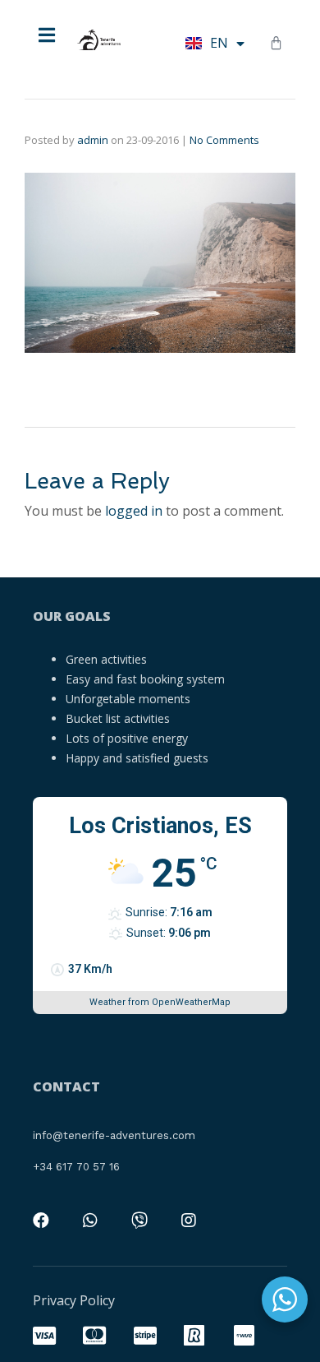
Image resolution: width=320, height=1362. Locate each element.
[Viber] (139, 1220)
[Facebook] (41, 1220)
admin (92, 139)
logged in (133, 511)
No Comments (224, 139)
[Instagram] (189, 1220)
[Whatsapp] (90, 1220)
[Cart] (276, 42)
